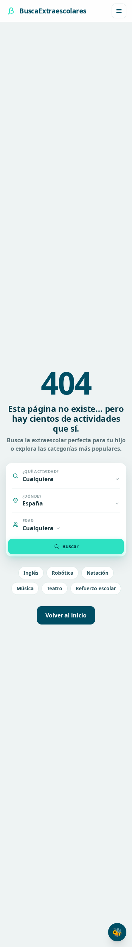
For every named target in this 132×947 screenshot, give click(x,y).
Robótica (62, 572)
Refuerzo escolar (96, 588)
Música (25, 588)
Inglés (31, 572)
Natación (97, 572)
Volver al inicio (66, 615)
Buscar (70, 546)
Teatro (54, 588)
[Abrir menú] (119, 11)
